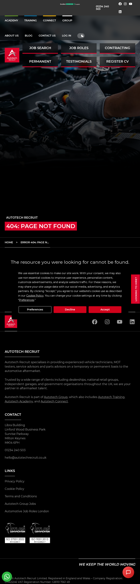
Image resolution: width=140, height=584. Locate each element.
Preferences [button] (26, 300)
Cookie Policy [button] (35, 295)
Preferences (35, 309)
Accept (105, 309)
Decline (70, 309)
